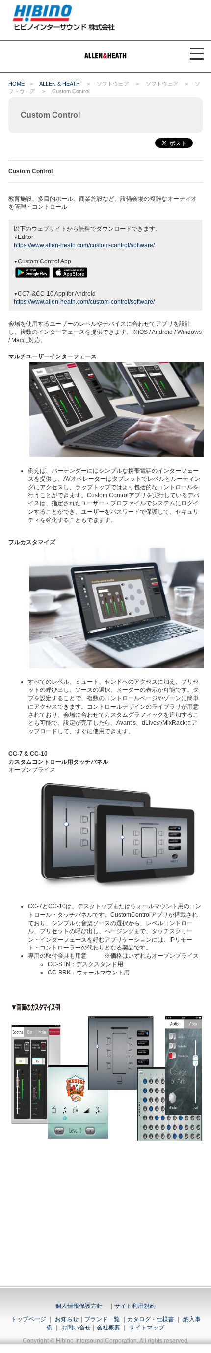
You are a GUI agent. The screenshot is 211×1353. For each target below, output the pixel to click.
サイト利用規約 (135, 1306)
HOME (16, 84)
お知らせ (67, 1319)
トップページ (28, 1319)
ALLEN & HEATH (59, 84)
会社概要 (108, 1327)
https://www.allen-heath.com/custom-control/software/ (84, 245)
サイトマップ (146, 1327)
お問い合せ (76, 1327)
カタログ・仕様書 (150, 1319)
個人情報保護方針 (79, 1306)
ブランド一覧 (102, 1319)
